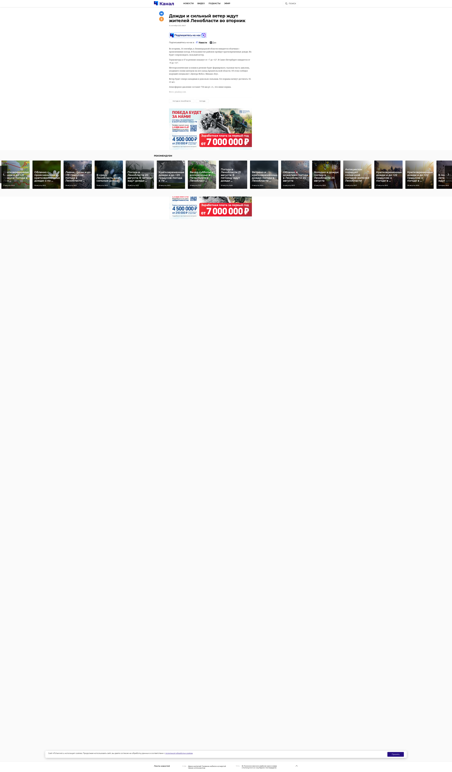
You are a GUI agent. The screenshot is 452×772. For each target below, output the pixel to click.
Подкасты (214, 3)
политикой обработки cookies (179, 753)
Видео (201, 3)
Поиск (292, 3)
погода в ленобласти (182, 101)
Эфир (227, 3)
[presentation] (3, 174)
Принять (396, 754)
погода (202, 101)
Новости (188, 3)
